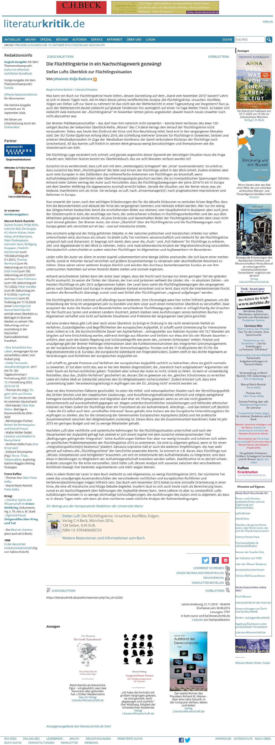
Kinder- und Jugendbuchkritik (252, 617)
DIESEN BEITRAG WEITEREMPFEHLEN (200, 573)
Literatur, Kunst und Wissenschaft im (19, 503)
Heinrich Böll (12, 229)
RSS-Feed (10, 738)
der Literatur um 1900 (248, 558)
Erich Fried (11, 271)
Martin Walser (17, 232)
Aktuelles (12, 39)
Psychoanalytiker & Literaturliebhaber (246, 544)
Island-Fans (242, 518)
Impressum (223, 738)
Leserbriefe (54, 738)
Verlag (268, 21)
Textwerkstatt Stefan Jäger (253, 413)
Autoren (79, 39)
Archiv (30, 39)
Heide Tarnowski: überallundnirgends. (17, 365)
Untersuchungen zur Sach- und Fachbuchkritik (251, 610)
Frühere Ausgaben (28, 45)
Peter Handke (27, 287)
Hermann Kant (13, 244)
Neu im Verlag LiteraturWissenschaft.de (88, 698)
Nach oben (263, 738)
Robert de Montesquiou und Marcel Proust (19, 426)
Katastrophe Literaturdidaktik (253, 355)
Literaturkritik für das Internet (253, 602)
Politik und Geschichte (89, 45)
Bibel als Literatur (22, 530)
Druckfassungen (98, 738)
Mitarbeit (114, 39)
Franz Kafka (11, 489)
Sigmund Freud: (21, 519)
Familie (8, 88)
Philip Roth (31, 225)
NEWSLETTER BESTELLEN (208, 583)
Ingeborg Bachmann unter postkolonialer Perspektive (251, 625)
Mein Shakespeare (16, 240)
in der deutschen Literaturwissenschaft (18, 546)
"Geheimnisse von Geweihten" (252, 342)
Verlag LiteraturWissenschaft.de (138, 712)
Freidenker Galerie (253, 320)
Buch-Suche (12, 743)
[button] (205, 560)
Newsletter (69, 743)
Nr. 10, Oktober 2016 (57, 45)
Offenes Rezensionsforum (20, 94)
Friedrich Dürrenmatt (16, 250)
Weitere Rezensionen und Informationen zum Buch (103, 538)
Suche (227, 39)
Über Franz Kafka (253, 396)
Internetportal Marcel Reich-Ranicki (17, 308)
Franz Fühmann (26, 279)
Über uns (134, 39)
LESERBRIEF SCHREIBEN (208, 568)
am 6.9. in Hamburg (257, 377)
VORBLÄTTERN (219, 57)
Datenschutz (243, 738)
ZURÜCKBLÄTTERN (60, 57)
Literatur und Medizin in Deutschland (19, 438)
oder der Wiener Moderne (251, 564)
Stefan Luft (71, 516)
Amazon (254, 197)
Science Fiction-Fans (247, 536)
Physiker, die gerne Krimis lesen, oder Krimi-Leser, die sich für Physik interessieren (252, 527)
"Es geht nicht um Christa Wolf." (18, 394)
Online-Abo (11, 127)
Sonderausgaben (16, 214)
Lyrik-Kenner (243, 513)
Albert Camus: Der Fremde (253, 328)
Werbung (91, 743)
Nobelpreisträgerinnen (253, 404)
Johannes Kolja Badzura (72, 78)
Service (97, 39)
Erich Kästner (243, 596)
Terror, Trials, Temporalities (16, 457)
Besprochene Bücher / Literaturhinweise (71, 89)
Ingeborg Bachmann (17, 296)
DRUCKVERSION (213, 578)
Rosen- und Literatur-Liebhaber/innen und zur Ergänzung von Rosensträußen (250, 503)
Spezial (46, 39)
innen (261, 575)
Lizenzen (197, 620)
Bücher (62, 39)
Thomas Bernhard (15, 261)
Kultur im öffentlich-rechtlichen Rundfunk (18, 71)
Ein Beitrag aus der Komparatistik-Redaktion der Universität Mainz (94, 506)
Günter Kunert (13, 225)
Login (150, 39)
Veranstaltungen (41, 743)
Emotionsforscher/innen (249, 569)
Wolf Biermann (22, 236)
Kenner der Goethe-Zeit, (249, 552)
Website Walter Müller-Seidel (252, 662)
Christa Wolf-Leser (246, 575)
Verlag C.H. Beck (254, 120)
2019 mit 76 (11, 386)
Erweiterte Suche (130, 738)
